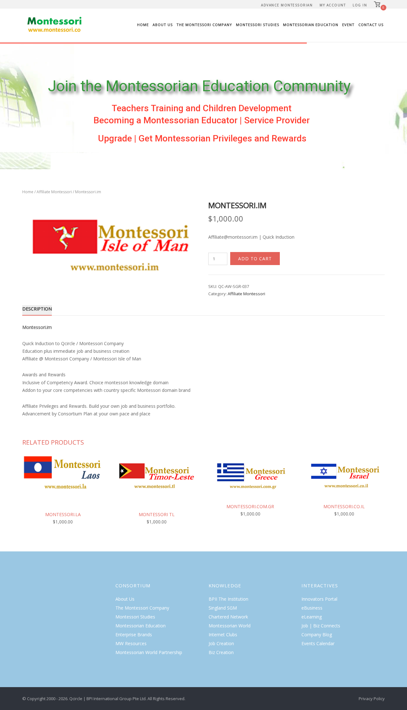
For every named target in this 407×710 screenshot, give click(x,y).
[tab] (37, 310)
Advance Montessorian (287, 5)
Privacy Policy (372, 698)
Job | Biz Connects (320, 626)
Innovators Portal (319, 599)
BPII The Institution (228, 599)
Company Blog (316, 634)
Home (143, 24)
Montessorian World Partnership (148, 652)
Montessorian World (230, 626)
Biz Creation (221, 652)
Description (37, 309)
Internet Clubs (223, 634)
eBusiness (311, 608)
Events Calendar (318, 643)
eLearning (311, 617)
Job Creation (221, 643)
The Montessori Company (204, 24)
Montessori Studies (257, 24)
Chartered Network (228, 617)
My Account (333, 5)
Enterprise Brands (133, 634)
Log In (360, 5)
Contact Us (370, 24)
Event (348, 24)
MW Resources (131, 643)
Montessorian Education (310, 24)
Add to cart (255, 259)
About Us (163, 24)
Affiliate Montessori (54, 192)
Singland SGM (223, 608)
